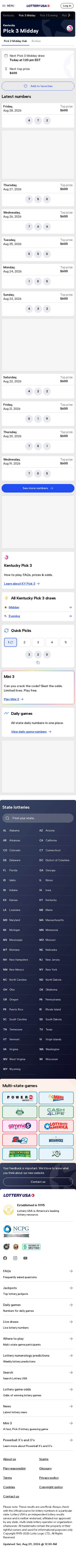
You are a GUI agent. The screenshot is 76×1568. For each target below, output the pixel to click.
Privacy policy (49, 1478)
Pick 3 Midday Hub (15, 41)
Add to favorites (42, 86)
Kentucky (8, 15)
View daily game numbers (29, 731)
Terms (7, 1478)
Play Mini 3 (11, 699)
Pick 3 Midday (27, 15)
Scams (43, 1459)
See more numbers (35, 488)
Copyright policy (51, 1487)
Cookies (9, 1487)
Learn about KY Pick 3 (19, 583)
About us (9, 1459)
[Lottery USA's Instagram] (15, 1258)
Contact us (38, 1181)
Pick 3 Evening (48, 15)
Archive (36, 41)
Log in (67, 5)
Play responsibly (14, 1468)
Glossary (45, 1468)
